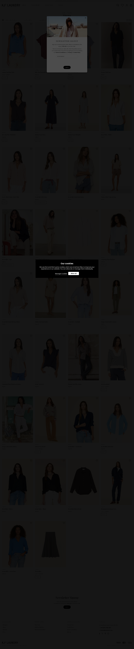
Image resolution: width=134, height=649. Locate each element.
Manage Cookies (61, 274)
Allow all (73, 273)
